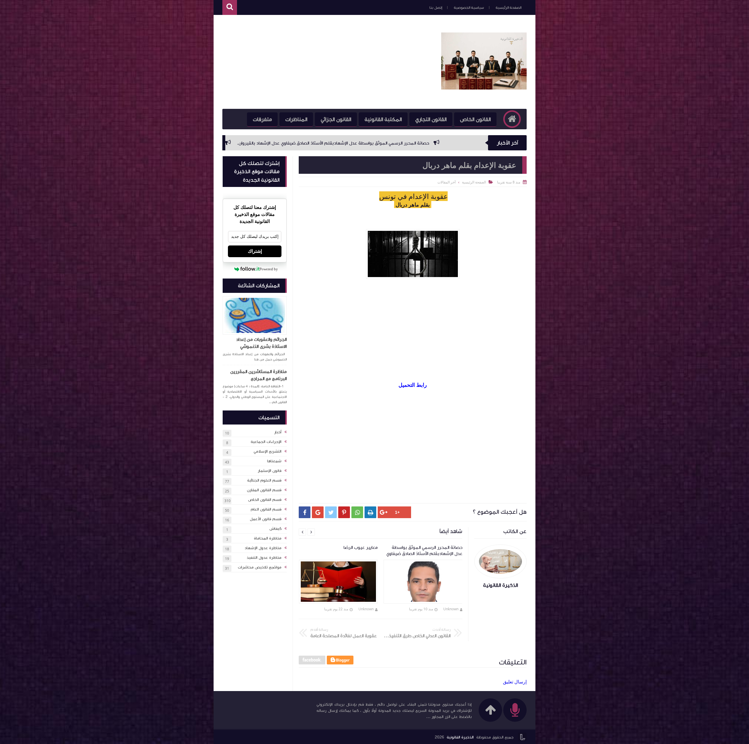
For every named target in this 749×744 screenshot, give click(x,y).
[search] (229, 7)
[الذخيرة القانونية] (484, 88)
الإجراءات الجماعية (266, 442)
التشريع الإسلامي (267, 451)
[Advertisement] (328, 62)
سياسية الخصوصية (469, 7)
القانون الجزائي (336, 119)
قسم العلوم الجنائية (264, 480)
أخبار (277, 432)
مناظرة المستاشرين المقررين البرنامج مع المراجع (258, 375)
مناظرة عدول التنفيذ (264, 558)
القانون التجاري (430, 119)
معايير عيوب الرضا (322, 143)
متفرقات (262, 119)
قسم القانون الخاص (264, 500)
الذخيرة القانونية (460, 737)
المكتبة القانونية (383, 119)
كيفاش (275, 529)
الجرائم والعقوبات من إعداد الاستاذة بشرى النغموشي (261, 343)
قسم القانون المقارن (264, 490)
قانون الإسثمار (269, 471)
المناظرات (296, 119)
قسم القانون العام (266, 509)
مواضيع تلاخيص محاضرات (259, 567)
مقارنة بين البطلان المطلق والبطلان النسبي (247, 143)
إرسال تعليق (515, 681)
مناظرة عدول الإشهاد (263, 548)
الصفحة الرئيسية (508, 7)
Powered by (269, 269)
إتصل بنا (436, 7)
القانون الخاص (475, 119)
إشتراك (255, 251)
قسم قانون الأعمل (265, 519)
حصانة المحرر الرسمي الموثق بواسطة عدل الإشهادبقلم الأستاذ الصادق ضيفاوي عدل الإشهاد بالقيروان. (451, 143)
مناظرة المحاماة (267, 538)
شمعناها (274, 461)
